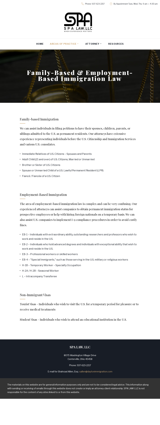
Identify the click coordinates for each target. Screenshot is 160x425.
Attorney (92, 43)
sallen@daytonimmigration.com (95, 371)
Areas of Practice (63, 43)
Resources (116, 43)
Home (40, 43)
